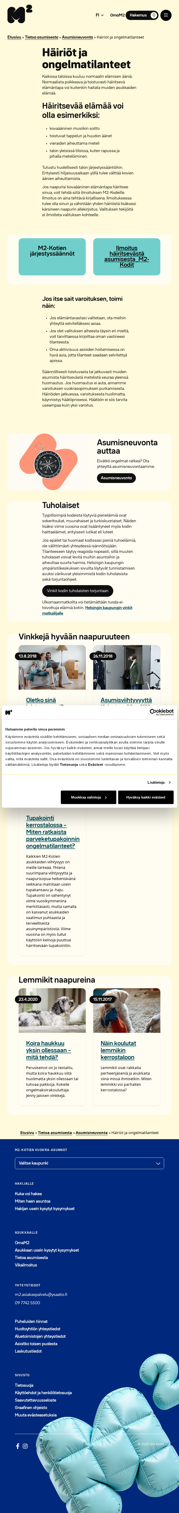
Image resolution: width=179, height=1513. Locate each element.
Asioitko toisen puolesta (36, 1344)
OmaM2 (117, 15)
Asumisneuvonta (77, 37)
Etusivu (14, 37)
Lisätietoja (156, 782)
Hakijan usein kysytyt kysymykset (45, 1209)
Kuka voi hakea (28, 1194)
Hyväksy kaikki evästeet (145, 797)
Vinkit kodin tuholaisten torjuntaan (77, 591)
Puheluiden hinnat (31, 1322)
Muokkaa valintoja (86, 797)
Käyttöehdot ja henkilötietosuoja (43, 1393)
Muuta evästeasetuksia (36, 1415)
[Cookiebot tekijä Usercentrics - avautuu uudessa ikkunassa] (153, 712)
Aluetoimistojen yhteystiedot (40, 1336)
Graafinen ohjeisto (31, 1408)
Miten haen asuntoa (32, 1201)
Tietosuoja (69, 764)
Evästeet (95, 764)
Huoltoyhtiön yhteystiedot (37, 1329)
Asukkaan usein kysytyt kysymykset (47, 1250)
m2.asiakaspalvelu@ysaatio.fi (41, 1295)
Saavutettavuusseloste (35, 1400)
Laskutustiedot (28, 1351)
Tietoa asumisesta (41, 37)
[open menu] (166, 15)
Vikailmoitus (26, 1265)
